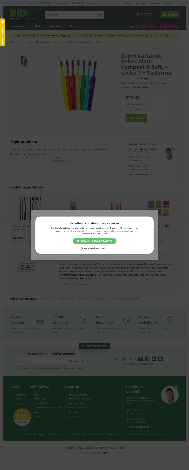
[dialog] (94, 235)
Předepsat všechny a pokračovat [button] (94, 241)
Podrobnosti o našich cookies (94, 234)
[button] (94, 248)
